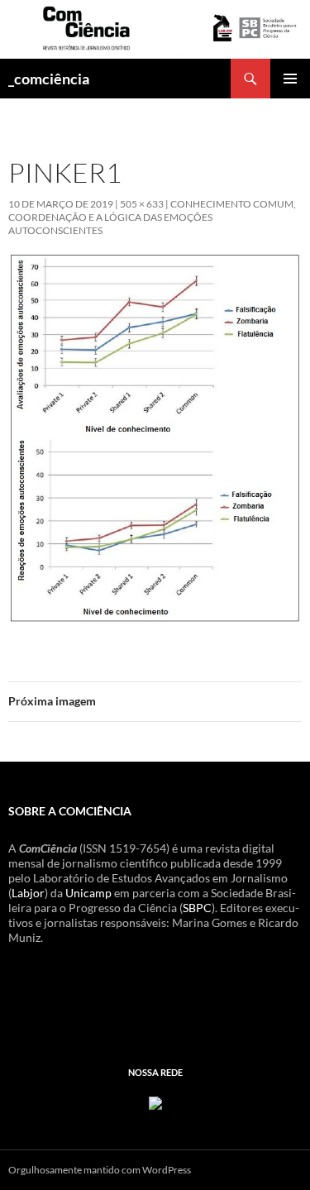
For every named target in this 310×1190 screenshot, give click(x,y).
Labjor (28, 893)
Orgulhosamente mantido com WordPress (99, 1170)
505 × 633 (142, 204)
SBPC (197, 908)
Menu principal (290, 78)
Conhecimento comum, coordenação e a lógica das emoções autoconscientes (152, 217)
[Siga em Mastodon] (155, 1101)
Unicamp (88, 893)
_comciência (48, 78)
